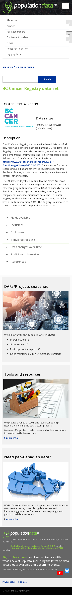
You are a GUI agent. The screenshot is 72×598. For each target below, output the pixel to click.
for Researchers (38, 32)
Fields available (20, 217)
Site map (22, 581)
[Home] (30, 7)
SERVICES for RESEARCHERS (18, 67)
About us (38, 21)
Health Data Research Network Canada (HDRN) (33, 546)
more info (12, 519)
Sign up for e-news (15, 557)
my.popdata (14, 54)
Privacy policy (9, 581)
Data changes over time (26, 247)
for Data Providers (38, 38)
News (10, 43)
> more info (11, 437)
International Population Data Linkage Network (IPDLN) (37, 548)
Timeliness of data (23, 239)
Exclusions (17, 232)
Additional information (25, 254)
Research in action (17, 48)
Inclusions (17, 225)
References (18, 261)
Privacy (11, 26)
